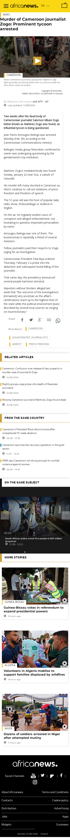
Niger (8, 728)
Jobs (4, 816)
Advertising (61, 808)
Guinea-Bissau (14, 602)
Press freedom (39, 344)
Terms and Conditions (55, 792)
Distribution (8, 808)
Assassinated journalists (30, 337)
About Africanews (12, 792)
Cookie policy (60, 800)
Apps (65, 816)
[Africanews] (24, 6)
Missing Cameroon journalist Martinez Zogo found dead (34, 400)
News (6, 14)
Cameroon (14, 75)
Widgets (6, 824)
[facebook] (61, 776)
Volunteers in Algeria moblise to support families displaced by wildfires (34, 672)
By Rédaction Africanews (18, 101)
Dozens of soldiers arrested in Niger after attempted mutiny (32, 736)
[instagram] (35, 782)
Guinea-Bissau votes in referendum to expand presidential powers (33, 609)
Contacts (7, 800)
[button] (37, 61)
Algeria (10, 665)
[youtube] (34, 776)
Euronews (62, 824)
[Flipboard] (52, 776)
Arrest (17, 344)
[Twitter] (43, 776)
